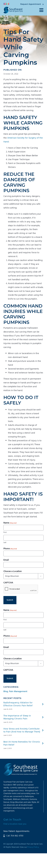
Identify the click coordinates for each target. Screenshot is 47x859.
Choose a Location (12, 571)
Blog (5, 691)
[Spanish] (7, 4)
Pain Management (18, 691)
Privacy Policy (33, 847)
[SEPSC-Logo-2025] (13, 8)
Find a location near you (14, 824)
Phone (10, 548)
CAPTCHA (8, 583)
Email (6, 560)
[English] (4, 4)
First (5, 532)
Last (5, 542)
